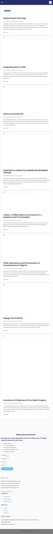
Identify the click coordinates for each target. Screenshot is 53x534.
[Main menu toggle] (50, 2)
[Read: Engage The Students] (26, 299)
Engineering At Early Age (14, 18)
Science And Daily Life (13, 114)
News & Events (15, 21)
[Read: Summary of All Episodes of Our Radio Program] (26, 366)
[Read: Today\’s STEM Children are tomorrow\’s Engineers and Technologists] (18, 201)
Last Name (3, 458)
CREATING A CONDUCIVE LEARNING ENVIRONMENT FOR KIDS (25, 171)
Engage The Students (13, 318)
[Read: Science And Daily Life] (24, 98)
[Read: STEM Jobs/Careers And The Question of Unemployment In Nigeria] (26, 247)
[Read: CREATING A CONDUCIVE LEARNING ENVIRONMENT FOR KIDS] (26, 150)
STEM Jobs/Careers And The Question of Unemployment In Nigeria (21, 264)
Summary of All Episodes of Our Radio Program (24, 400)
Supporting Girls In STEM (14, 67)
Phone (2, 465)
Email (2, 461)
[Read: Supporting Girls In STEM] (14, 50)
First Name (3, 455)
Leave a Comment (7, 21)
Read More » (6, 32)
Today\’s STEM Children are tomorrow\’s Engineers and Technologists (22, 216)
